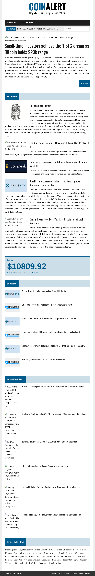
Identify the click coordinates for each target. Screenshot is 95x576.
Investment (37, 553)
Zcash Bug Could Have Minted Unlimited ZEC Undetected (43, 359)
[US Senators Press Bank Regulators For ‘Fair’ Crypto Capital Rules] (12, 310)
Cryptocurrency (26, 549)
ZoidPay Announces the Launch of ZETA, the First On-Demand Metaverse (49, 441)
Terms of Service (65, 574)
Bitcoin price (11, 549)
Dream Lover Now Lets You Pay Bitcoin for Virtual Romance (56, 221)
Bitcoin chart (41, 549)
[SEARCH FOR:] (76, 28)
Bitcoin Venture (66, 553)
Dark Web (18, 559)
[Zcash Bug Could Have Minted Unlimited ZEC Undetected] (12, 365)
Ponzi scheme (50, 553)
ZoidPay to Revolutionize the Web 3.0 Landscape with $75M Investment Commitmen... (54, 414)
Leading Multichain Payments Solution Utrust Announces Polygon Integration (51, 487)
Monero (8, 553)
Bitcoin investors (22, 553)
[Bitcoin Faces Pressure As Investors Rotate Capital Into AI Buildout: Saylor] (12, 324)
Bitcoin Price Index (65, 549)
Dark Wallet (31, 563)
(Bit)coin (43, 563)
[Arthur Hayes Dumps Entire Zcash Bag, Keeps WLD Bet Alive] (12, 296)
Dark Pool (56, 559)
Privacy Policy (78, 574)
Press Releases (27, 22)
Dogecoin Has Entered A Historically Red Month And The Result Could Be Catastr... (53, 345)
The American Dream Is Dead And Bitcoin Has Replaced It (59, 145)
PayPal (52, 549)
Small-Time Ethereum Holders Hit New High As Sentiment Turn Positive (54, 183)
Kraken (8, 559)
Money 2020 (34, 556)
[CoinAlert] (47, 8)
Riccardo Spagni (70, 559)
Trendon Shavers (32, 559)
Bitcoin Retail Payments (16, 556)
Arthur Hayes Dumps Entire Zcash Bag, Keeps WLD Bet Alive (44, 291)
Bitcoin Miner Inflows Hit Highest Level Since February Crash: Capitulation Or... (51, 332)
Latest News (12, 22)
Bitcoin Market (67, 556)
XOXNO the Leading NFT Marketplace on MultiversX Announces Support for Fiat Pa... (53, 386)
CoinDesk (46, 559)
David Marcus (82, 556)
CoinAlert (20, 574)
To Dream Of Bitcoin (40, 105)
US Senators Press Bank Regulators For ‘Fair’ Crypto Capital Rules (47, 304)
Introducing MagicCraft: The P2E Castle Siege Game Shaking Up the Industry (51, 514)
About (54, 574)
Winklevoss (80, 553)
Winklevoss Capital (50, 556)
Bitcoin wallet (55, 563)
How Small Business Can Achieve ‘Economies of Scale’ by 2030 (58, 164)
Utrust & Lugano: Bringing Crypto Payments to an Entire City (45, 465)
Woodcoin (19, 563)
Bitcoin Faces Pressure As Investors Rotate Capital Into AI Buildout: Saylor (50, 318)
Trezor (8, 563)
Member (87, 574)
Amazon (83, 559)
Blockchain (81, 549)
